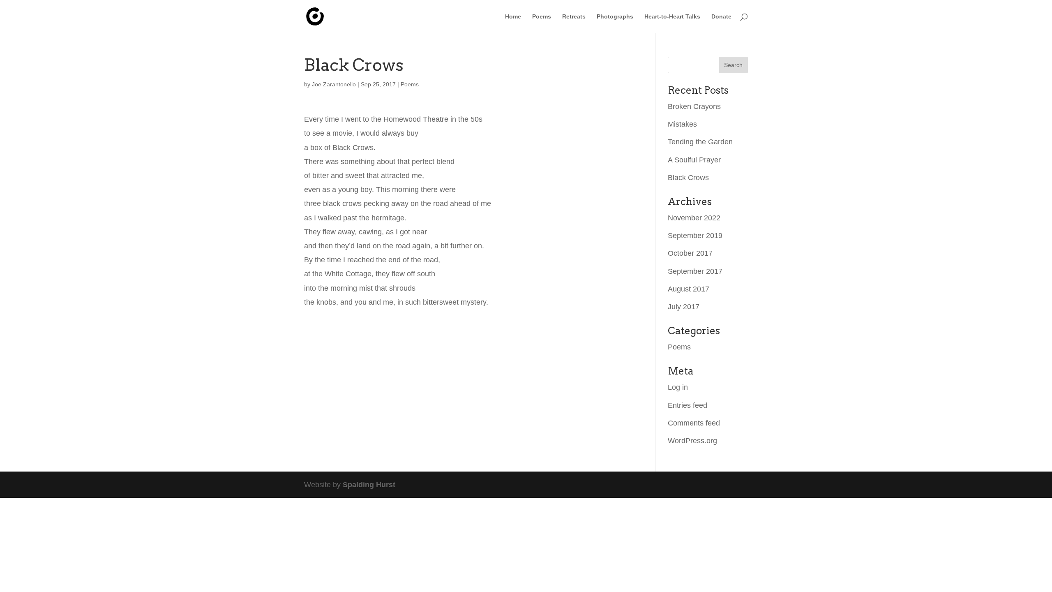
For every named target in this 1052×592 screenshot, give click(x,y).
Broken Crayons (694, 106)
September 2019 (695, 235)
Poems (541, 17)
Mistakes (682, 124)
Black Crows (688, 177)
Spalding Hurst (369, 485)
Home (513, 17)
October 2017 (690, 253)
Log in (678, 387)
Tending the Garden (700, 142)
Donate (721, 17)
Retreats (574, 17)
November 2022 (694, 218)
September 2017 (695, 271)
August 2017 (688, 289)
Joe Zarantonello (334, 84)
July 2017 (683, 307)
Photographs (615, 17)
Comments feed (694, 423)
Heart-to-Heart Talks (672, 17)
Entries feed (687, 405)
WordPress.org (692, 441)
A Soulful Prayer (694, 160)
